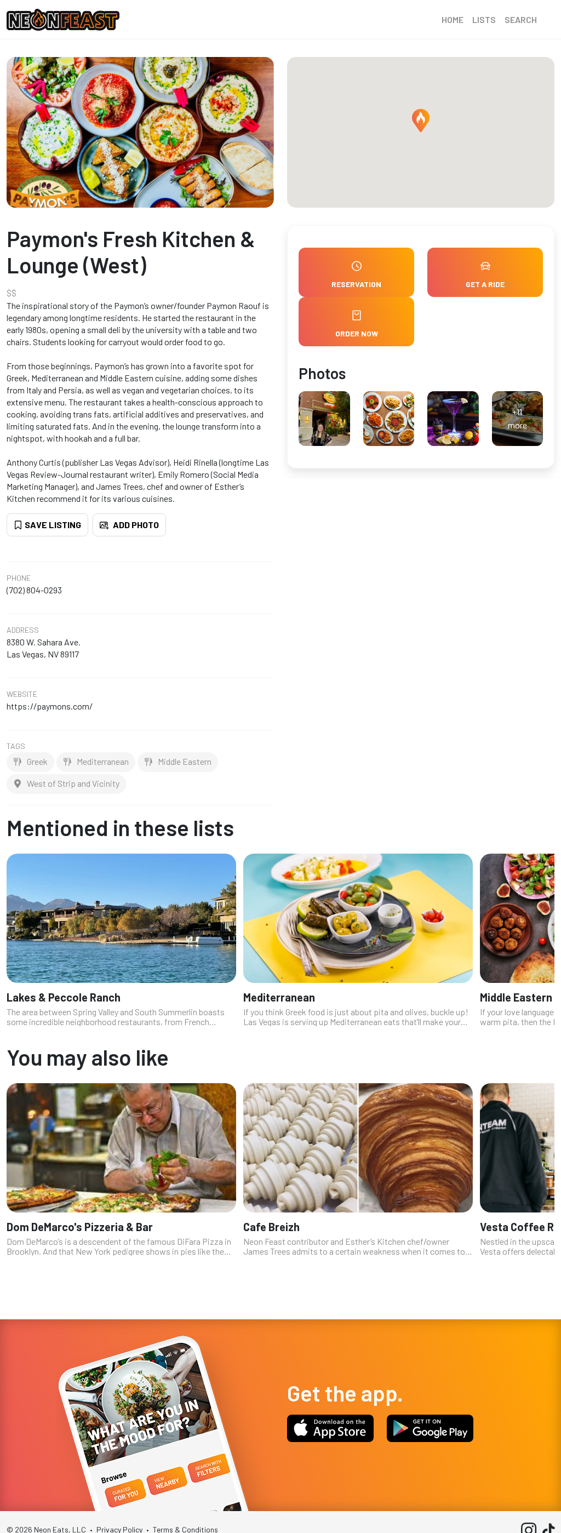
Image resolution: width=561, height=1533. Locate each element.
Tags (16, 746)
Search (521, 19)
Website (22, 694)
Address (23, 630)
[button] (421, 120)
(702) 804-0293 (34, 590)
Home (452, 19)
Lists (484, 19)
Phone (19, 578)
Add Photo (135, 524)
